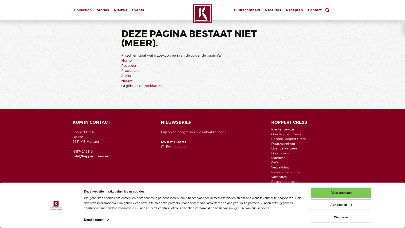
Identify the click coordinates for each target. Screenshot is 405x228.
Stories (103, 10)
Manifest (278, 158)
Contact (315, 10)
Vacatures (279, 177)
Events (138, 10)
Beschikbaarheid (284, 182)
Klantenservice (282, 129)
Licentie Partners (284, 148)
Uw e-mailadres (173, 142)
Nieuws (120, 10)
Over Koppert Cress (286, 134)
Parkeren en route (285, 172)
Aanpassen (338, 204)
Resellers (273, 10)
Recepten (294, 10)
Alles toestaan (341, 192)
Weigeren (341, 217)
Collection (83, 10)
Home (126, 60)
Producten (130, 71)
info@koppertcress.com (92, 156)
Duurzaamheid (247, 10)
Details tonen (94, 219)
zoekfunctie (153, 86)
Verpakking (280, 167)
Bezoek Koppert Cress (288, 139)
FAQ (274, 163)
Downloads (280, 153)
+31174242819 (83, 151)
